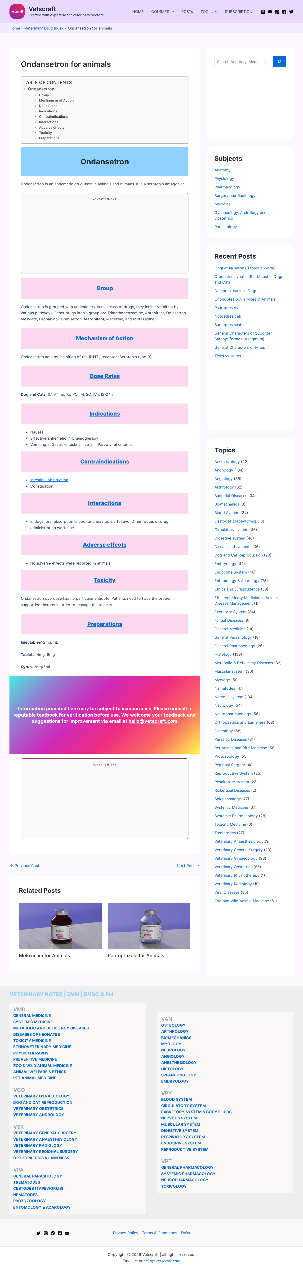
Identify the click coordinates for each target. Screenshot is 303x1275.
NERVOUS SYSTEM (179, 1118)
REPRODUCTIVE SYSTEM (185, 1149)
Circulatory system (231, 529)
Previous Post (24, 865)
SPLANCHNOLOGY (178, 1075)
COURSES (160, 11)
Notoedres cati (227, 316)
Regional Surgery (229, 764)
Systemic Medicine (231, 807)
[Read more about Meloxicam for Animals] (60, 925)
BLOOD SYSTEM (176, 1099)
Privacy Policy (125, 1232)
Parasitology (225, 226)
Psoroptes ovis (227, 307)
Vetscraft (42, 9)
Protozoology (226, 756)
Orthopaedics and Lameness (240, 722)
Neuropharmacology (232, 713)
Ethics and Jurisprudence (237, 589)
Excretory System (230, 611)
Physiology (224, 178)
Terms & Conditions (159, 1232)
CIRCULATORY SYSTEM (183, 1105)
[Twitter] (291, 12)
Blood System (226, 512)
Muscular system (229, 671)
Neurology (223, 705)
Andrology (223, 470)
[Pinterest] (277, 12)
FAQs (185, 1232)
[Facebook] (284, 12)
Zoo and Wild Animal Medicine (241, 900)
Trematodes (225, 832)
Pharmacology (227, 187)
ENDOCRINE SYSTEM (181, 1143)
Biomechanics (226, 504)
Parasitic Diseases (230, 739)
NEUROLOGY (173, 1050)
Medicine (222, 204)
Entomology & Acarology (236, 580)
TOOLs (207, 11)
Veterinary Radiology (233, 883)
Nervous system (228, 696)
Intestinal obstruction (49, 479)
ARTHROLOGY (175, 1031)
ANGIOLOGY (173, 1056)
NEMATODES (25, 1194)
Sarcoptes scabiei (230, 324)
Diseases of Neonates (234, 546)
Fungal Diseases (228, 620)
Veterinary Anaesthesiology (238, 841)
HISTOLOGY (172, 1069)
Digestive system (229, 538)
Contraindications (53, 117)
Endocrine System (230, 572)
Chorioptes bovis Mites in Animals (245, 299)
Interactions (48, 122)
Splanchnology (227, 798)
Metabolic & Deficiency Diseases (243, 662)
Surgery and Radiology (234, 195)
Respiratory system (231, 781)
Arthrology (224, 487)
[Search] (279, 61)
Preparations (49, 138)
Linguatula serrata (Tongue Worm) (245, 268)
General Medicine (229, 628)
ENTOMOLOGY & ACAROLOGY (42, 1207)
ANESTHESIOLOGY (179, 1062)
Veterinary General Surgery (238, 849)
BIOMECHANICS (176, 1037)
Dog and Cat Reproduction (238, 555)
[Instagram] (263, 12)
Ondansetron (41, 88)
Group (44, 95)
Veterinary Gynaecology (236, 858)
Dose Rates (48, 106)
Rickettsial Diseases (232, 790)
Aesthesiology (227, 461)
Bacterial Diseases (230, 495)
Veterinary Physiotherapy (236, 875)
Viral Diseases (227, 892)
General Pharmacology (234, 645)
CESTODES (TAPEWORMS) (38, 1188)
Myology (222, 679)
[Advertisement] (104, 237)
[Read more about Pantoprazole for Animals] (149, 925)
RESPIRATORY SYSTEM (183, 1137)
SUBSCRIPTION (238, 11)
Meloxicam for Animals (44, 955)
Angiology (223, 478)
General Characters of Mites (239, 347)
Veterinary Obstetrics (233, 866)
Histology (223, 654)
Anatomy (222, 170)
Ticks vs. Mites (227, 355)
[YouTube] (270, 12)
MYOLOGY (171, 1043)
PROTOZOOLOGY (29, 1200)
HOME (138, 11)
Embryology (225, 563)
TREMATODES (26, 1182)
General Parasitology (233, 637)
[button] (171, 11)
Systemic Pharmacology (236, 815)
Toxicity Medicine (230, 824)
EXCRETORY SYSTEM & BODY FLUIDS (196, 1111)
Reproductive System (233, 773)
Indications (48, 111)
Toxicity (45, 133)
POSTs (187, 11)
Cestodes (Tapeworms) (235, 521)
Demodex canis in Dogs (235, 290)
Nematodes (224, 688)
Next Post (188, 865)
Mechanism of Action (56, 100)
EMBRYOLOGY (175, 1081)
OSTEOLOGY (173, 1025)
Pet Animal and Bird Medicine (240, 747)
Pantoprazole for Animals (136, 955)
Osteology (223, 730)
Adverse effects (51, 127)
